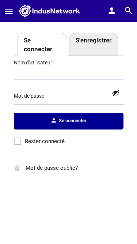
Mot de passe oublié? (51, 168)
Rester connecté (45, 141)
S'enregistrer (93, 40)
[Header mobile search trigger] (128, 10)
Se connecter (38, 45)
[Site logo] (51, 11)
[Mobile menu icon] (9, 11)
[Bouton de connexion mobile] (112, 10)
